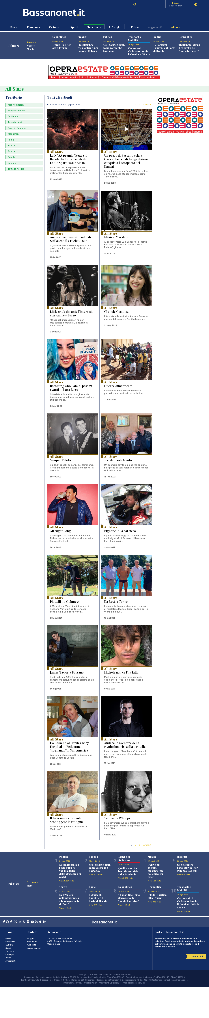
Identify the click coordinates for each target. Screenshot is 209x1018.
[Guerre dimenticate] (126, 359)
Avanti (146, 104)
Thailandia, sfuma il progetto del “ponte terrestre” (189, 48)
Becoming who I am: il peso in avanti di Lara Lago (71, 388)
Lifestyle (114, 27)
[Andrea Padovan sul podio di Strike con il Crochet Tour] (72, 210)
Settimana (32, 882)
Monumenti (14, 134)
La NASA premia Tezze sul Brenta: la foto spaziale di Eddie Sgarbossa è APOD (68, 159)
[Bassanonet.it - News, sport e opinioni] (53, 12)
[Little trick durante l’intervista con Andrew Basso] (72, 285)
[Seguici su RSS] (36, 922)
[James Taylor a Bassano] (72, 645)
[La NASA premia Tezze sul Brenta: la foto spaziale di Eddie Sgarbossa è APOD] (72, 129)
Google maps (53, 944)
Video (135, 27)
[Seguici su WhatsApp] (24, 922)
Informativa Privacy (72, 983)
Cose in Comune (17, 128)
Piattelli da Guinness (64, 601)
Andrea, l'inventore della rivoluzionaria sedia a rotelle (125, 745)
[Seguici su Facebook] (4, 922)
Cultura (54, 27)
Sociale (12, 163)
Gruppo (30, 938)
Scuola (11, 157)
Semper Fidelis (60, 460)
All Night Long (60, 531)
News (13, 27)
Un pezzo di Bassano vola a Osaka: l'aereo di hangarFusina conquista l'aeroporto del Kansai (126, 160)
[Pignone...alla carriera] (126, 504)
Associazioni (15, 122)
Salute (11, 145)
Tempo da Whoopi (117, 818)
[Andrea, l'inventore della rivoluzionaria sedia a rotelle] (126, 716)
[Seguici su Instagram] (7, 922)
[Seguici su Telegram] (28, 922)
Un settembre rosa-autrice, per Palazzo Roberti (88, 48)
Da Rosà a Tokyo (116, 601)
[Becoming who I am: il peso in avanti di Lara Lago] (72, 359)
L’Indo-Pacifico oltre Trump (61, 46)
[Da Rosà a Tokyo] (126, 575)
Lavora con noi (34, 948)
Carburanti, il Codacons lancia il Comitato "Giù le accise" (139, 53)
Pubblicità (31, 945)
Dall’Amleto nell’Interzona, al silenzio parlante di (69, 899)
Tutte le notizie (16, 168)
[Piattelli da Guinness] (72, 575)
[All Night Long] (72, 504)
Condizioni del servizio (134, 983)
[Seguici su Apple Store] (40, 922)
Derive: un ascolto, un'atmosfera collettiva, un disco (156, 871)
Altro (174, 27)
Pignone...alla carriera (120, 531)
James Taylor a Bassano (67, 672)
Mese (30, 885)
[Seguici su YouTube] (32, 922)
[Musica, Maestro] (126, 210)
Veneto (31, 45)
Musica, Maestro (115, 237)
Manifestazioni (16, 104)
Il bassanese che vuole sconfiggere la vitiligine (67, 820)
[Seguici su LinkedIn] (20, 922)
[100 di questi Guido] (126, 433)
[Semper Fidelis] (72, 433)
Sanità (11, 151)
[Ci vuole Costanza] (126, 285)
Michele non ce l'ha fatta (121, 672)
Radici (11, 139)
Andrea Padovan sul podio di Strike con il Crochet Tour (70, 239)
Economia (33, 27)
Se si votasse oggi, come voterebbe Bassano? (114, 48)
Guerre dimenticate (118, 386)
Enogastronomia (17, 110)
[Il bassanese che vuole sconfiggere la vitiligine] (72, 791)
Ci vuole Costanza (116, 311)
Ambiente (13, 116)
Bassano (31, 42)
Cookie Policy (90, 983)
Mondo (30, 49)
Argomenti (155, 27)
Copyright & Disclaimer (110, 983)
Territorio (94, 27)
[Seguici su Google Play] (44, 922)
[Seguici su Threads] (11, 922)
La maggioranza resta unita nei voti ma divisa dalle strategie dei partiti (70, 871)
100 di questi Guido (118, 460)
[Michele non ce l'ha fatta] (126, 645)
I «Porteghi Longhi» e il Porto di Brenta (164, 48)
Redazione (32, 941)
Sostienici (197, 956)
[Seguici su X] (15, 922)
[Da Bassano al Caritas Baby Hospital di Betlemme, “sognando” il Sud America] (72, 716)
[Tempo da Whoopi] (126, 791)
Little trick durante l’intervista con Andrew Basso (72, 313)
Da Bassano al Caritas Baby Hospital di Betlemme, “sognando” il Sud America (69, 746)
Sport (74, 27)
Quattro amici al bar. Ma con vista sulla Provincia (128, 871)
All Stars (56, 152)
